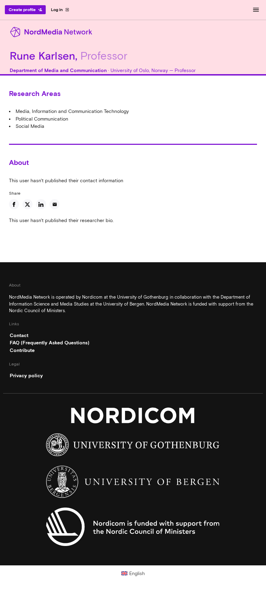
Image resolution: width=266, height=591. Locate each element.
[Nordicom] (133, 417)
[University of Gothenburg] (133, 446)
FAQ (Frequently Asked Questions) (49, 342)
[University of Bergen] (133, 483)
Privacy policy (26, 375)
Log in (60, 9)
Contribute (22, 350)
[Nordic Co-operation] (133, 529)
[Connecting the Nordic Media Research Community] (133, 32)
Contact (19, 335)
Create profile (25, 9)
